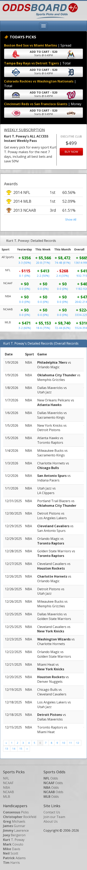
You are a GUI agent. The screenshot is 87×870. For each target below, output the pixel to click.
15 (20, 748)
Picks (16, 812)
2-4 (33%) (62, 276)
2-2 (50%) (43, 276)
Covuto (13, 844)
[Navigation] (43, 25)
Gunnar (14, 826)
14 (13, 748)
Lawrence (16, 830)
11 (70, 743)
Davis (11, 849)
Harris (11, 862)
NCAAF (8, 783)
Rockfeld (19, 817)
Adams (14, 858)
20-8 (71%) (43, 263)
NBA (6, 787)
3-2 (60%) (24, 328)
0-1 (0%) (24, 276)
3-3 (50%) (24, 263)
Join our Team (54, 817)
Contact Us (52, 812)
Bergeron (14, 835)
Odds (51, 778)
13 (6, 748)
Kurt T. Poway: (18, 240)
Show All (70, 219)
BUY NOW (71, 152)
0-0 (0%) (24, 289)
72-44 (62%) (62, 328)
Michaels (14, 821)
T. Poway (13, 839)
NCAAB (8, 792)
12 (77, 743)
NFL (6, 778)
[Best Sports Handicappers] (39, 10)
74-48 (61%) (62, 263)
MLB (6, 796)
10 (63, 743)
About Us (51, 821)
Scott (10, 853)
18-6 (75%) (43, 328)
